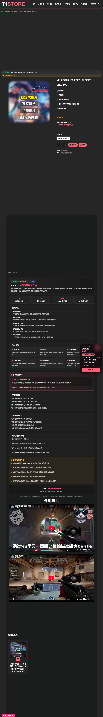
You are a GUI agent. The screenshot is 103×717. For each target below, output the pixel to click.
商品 (6, 11)
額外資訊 (15, 272)
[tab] (9, 273)
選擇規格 (18, 659)
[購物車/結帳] (98, 4)
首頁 (2, 11)
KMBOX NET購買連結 (66, 125)
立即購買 (82, 145)
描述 (9, 272)
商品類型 (59, 134)
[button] (47, 81)
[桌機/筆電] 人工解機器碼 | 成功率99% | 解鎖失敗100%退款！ (18, 666)
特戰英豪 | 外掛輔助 (13, 11)
